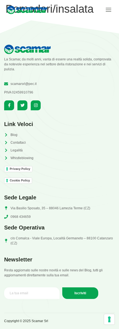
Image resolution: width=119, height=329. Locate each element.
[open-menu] (106, 10)
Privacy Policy (20, 169)
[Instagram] (36, 105)
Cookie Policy (20, 180)
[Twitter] (22, 105)
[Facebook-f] (9, 105)
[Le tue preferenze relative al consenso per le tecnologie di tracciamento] (109, 319)
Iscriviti (80, 293)
